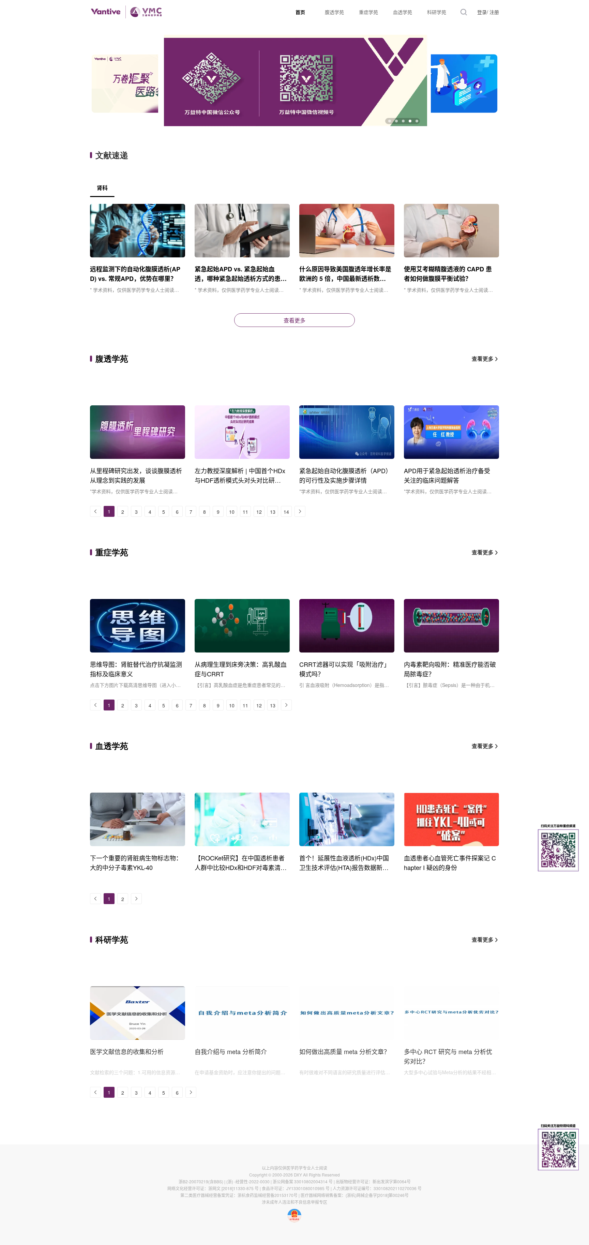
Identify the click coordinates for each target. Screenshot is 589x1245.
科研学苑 (436, 12)
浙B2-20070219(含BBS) (201, 1181)
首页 (300, 12)
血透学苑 (402, 12)
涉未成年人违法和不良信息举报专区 (294, 1202)
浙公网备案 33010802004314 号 (303, 1181)
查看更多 (294, 320)
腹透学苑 (334, 12)
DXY (298, 1175)
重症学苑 (368, 12)
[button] (389, 121)
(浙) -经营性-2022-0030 (248, 1181)
